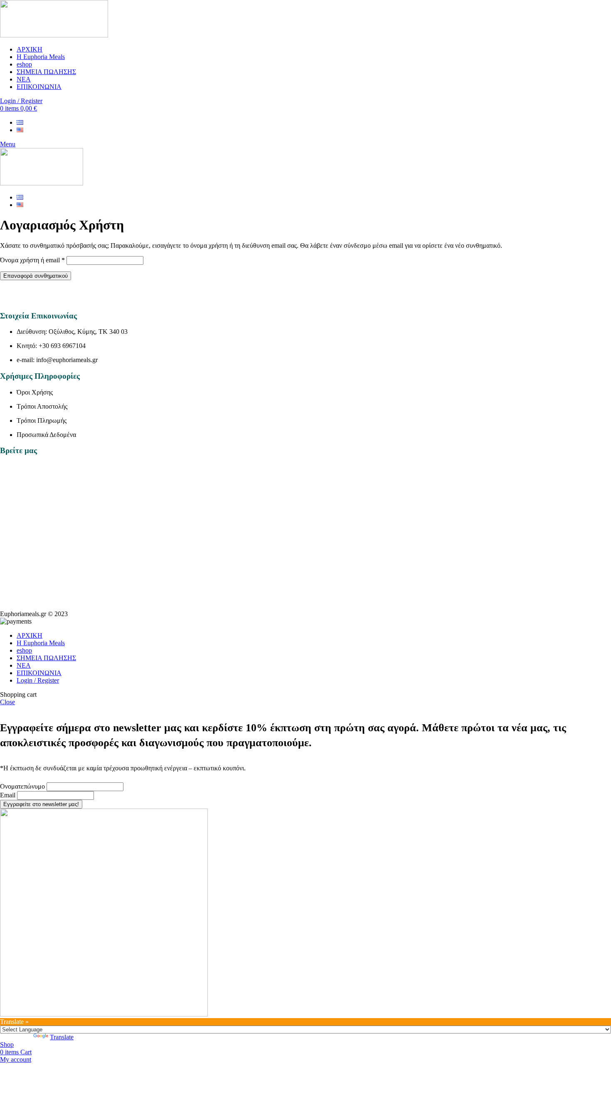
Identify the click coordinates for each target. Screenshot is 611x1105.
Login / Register (38, 680)
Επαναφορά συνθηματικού (35, 276)
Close (7, 701)
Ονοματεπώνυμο (22, 786)
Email (7, 795)
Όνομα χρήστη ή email (32, 260)
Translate (62, 1037)
